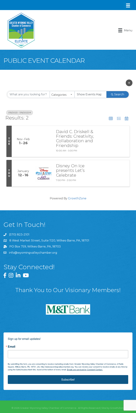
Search (119, 94)
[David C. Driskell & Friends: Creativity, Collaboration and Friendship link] (43, 141)
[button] (129, 82)
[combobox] (62, 94)
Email (11, 346)
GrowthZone (77, 198)
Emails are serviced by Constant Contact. (85, 369)
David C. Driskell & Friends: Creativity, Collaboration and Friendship (75, 138)
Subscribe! (68, 379)
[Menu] (128, 5)
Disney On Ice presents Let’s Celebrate (70, 171)
